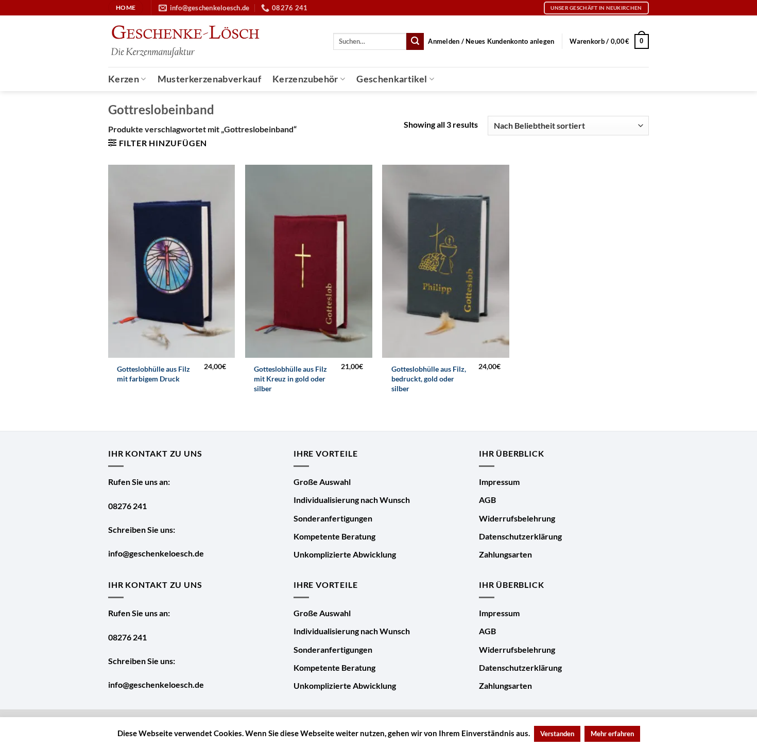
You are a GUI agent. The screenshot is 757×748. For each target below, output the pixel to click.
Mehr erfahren (612, 733)
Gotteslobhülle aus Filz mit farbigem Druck (153, 373)
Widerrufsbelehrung (517, 518)
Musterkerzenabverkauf (209, 79)
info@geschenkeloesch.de (156, 553)
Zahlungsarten (505, 554)
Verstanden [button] (557, 733)
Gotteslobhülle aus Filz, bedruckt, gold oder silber (428, 378)
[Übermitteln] (415, 41)
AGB (487, 500)
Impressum (499, 481)
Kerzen (123, 79)
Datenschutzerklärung (520, 536)
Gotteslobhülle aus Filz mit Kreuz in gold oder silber (290, 378)
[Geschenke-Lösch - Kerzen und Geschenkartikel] (185, 41)
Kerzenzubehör (305, 79)
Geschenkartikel (391, 79)
